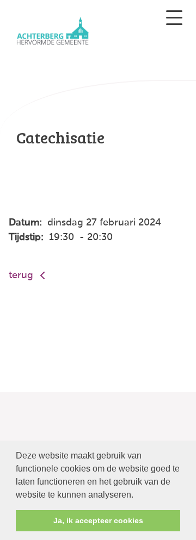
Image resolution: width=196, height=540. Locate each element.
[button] (137, 495)
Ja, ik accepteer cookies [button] (98, 520)
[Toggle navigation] (174, 17)
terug (22, 275)
